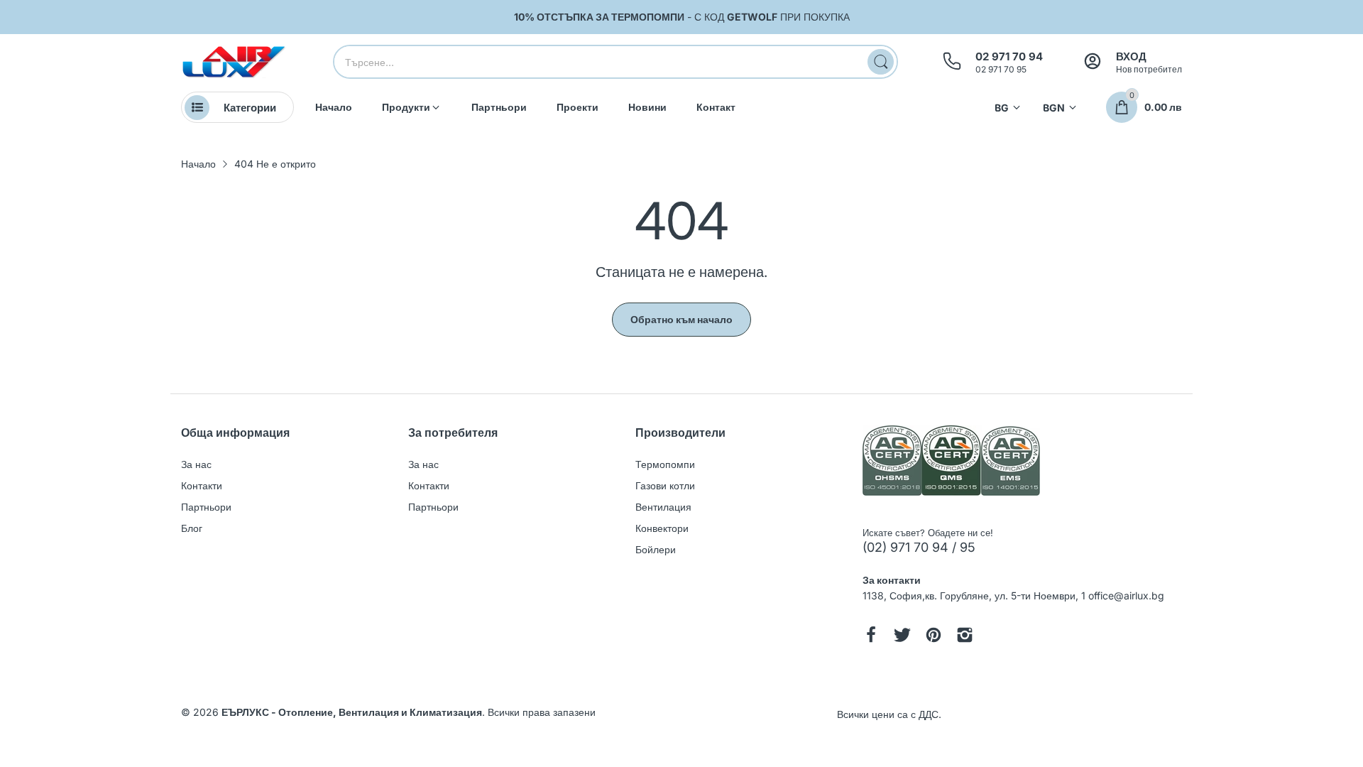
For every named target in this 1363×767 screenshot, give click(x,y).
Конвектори (662, 528)
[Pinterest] (933, 636)
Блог (191, 528)
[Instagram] (964, 636)
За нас (196, 464)
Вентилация (663, 507)
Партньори (206, 507)
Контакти (201, 485)
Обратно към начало (681, 319)
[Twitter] (902, 636)
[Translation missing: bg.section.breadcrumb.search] (880, 62)
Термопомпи (665, 464)
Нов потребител (1149, 69)
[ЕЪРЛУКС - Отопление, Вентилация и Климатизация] (234, 62)
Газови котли (665, 485)
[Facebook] (871, 636)
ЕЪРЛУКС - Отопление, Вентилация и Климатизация (351, 712)
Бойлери (655, 549)
